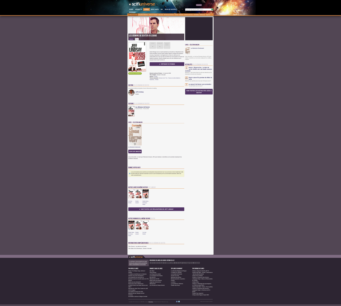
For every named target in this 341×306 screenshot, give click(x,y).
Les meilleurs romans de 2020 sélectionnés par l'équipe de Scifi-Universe (136, 293)
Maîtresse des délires (176, 277)
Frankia (173, 280)
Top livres (160, 14)
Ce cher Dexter (130, 201)
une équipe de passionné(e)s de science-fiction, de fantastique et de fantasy (138, 262)
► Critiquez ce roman (167, 64)
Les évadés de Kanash (176, 274)
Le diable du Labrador (176, 272)
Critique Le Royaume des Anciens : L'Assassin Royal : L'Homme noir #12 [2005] (201, 290)
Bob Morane (153, 277)
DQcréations (150, 301)
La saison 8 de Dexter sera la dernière (200, 84)
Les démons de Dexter (142, 107)
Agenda (208, 14)
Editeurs (181, 14)
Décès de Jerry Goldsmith (134, 282)
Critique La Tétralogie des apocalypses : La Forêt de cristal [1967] (202, 284)
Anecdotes (196, 14)
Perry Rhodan (153, 272)
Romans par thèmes (169, 14)
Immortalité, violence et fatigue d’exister (137, 296)
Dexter (155, 76)
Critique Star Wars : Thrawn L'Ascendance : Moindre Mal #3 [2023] (202, 273)
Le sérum (173, 282)
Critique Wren (195, 282)
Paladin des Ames (175, 285)
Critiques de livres (133, 14)
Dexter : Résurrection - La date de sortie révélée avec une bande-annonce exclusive (198, 69)
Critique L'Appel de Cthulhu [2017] (200, 271)
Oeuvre (131, 39)
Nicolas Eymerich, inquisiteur (178, 279)
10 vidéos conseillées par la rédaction (137, 274)
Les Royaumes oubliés (155, 274)
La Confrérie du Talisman (177, 283)
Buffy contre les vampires (156, 280)
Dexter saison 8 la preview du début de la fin (200, 78)
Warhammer (153, 283)
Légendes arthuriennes (155, 282)
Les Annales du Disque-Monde (157, 285)
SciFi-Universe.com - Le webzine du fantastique (142, 4)
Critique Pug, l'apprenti (197, 293)
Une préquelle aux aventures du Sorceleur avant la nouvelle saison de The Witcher (138, 278)
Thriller (156, 79)
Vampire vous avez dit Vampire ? (136, 275)
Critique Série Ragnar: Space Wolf (200, 295)
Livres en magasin (153, 14)
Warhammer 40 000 (154, 279)
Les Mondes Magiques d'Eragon (179, 271)
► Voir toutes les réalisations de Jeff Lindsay (156, 209)
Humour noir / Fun (163, 78)
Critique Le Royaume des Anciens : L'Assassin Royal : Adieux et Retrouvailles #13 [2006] (202, 278)
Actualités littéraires (143, 14)
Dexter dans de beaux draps (145, 202)
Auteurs (176, 14)
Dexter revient (137, 201)
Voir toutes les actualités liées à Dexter (199, 91)
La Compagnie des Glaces (156, 275)
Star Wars (152, 271)
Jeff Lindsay (139, 92)
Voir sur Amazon (135, 151)
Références (202, 14)
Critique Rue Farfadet (197, 275)
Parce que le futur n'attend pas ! (136, 283)
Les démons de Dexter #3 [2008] (143, 35)
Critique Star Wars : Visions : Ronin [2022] (202, 287)
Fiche (137, 39)
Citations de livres (188, 14)
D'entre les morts (175, 275)
